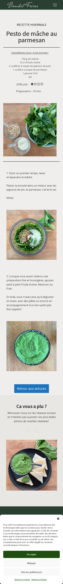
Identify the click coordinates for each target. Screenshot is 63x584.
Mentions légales (22, 579)
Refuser (31, 563)
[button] (58, 518)
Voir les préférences (31, 572)
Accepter (31, 554)
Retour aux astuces (31, 388)
